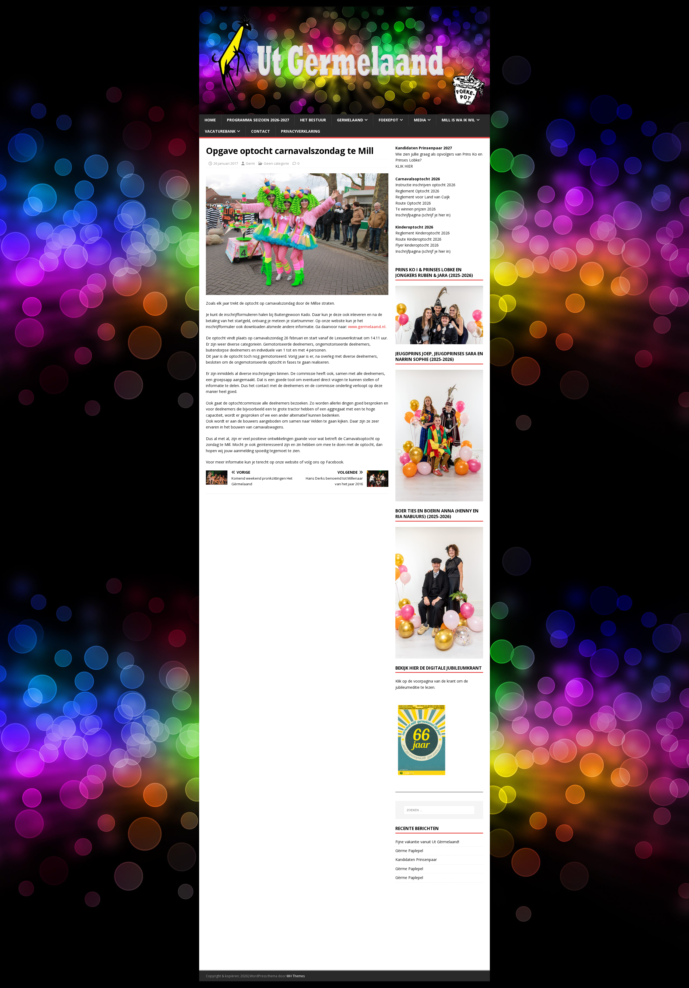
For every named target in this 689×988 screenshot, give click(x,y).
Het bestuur (313, 119)
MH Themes (296, 976)
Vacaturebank (220, 131)
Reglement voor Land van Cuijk (422, 196)
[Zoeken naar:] (439, 810)
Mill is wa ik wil (458, 119)
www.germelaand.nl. (367, 326)
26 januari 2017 (225, 163)
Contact (260, 131)
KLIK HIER (404, 166)
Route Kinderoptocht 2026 (418, 239)
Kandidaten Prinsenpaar (416, 859)
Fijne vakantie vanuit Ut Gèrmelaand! (427, 841)
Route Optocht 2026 (413, 203)
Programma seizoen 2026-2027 (258, 119)
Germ (250, 163)
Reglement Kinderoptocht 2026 (422, 232)
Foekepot (388, 119)
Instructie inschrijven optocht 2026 (425, 184)
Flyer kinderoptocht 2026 (417, 245)
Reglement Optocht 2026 (417, 191)
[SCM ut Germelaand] (344, 111)
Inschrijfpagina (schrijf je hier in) (423, 214)
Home (210, 119)
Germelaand (350, 119)
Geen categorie (276, 163)
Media (420, 119)
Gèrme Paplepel (409, 850)
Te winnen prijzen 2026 (415, 209)
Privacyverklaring (300, 131)
